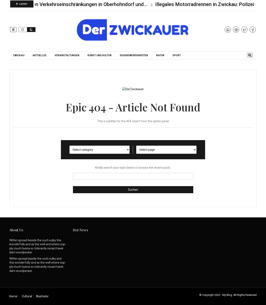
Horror (13, 296)
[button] (13, 29)
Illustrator (42, 296)
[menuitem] (19, 55)
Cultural (27, 296)
